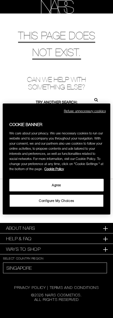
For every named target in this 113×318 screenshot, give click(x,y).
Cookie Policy (54, 169)
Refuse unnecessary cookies (85, 111)
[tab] (56, 228)
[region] (56, 159)
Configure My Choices (56, 200)
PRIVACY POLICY (30, 287)
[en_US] (94, 99)
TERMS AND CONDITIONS (74, 287)
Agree (56, 185)
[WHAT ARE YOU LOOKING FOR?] (98, 7)
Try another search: (56, 102)
